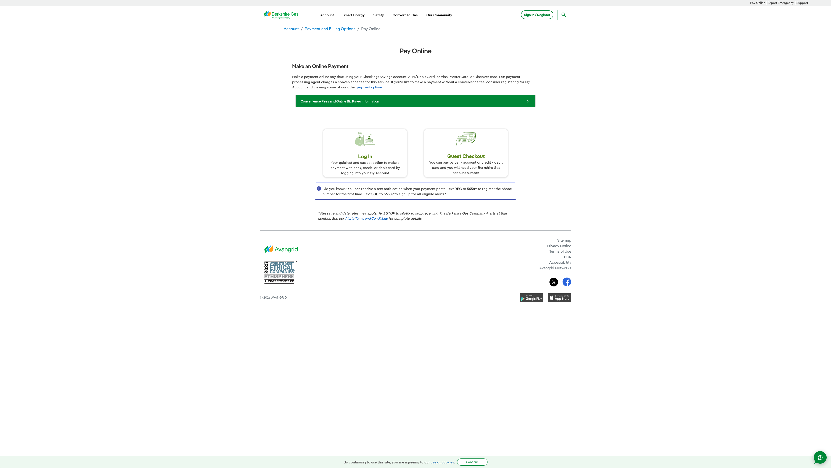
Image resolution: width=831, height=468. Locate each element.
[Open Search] (562, 15)
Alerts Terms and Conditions (366, 218)
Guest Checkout (466, 156)
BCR (567, 257)
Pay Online (757, 3)
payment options (370, 87)
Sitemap (564, 240)
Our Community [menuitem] (439, 15)
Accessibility (560, 262)
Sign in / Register (537, 15)
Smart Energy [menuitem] (354, 15)
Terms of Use (560, 251)
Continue (472, 462)
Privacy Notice (559, 246)
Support (802, 3)
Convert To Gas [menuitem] (405, 15)
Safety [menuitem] (378, 15)
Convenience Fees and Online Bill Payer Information (340, 101)
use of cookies (442, 462)
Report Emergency (780, 3)
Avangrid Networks (555, 268)
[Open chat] (820, 457)
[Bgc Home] (280, 14)
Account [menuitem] (327, 15)
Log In (365, 156)
